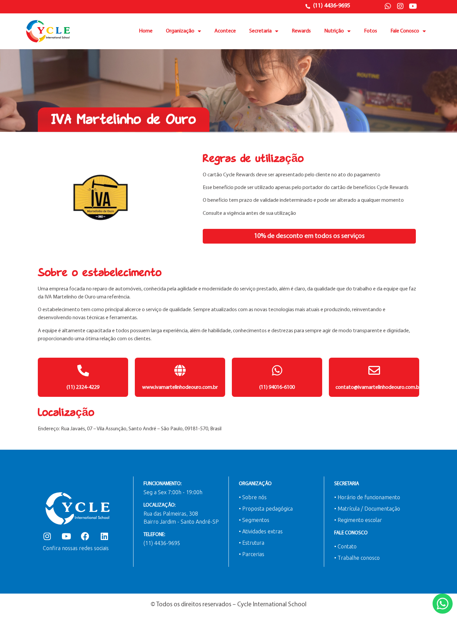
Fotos (370, 31)
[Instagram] (400, 6)
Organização (180, 31)
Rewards (301, 31)
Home (146, 31)
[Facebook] (85, 536)
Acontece (225, 31)
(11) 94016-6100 (277, 387)
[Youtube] (412, 6)
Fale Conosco (404, 31)
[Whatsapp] (387, 6)
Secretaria (260, 31)
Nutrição (334, 31)
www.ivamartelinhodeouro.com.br (180, 387)
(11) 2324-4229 (83, 387)
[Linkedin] (104, 536)
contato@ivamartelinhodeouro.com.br (378, 387)
